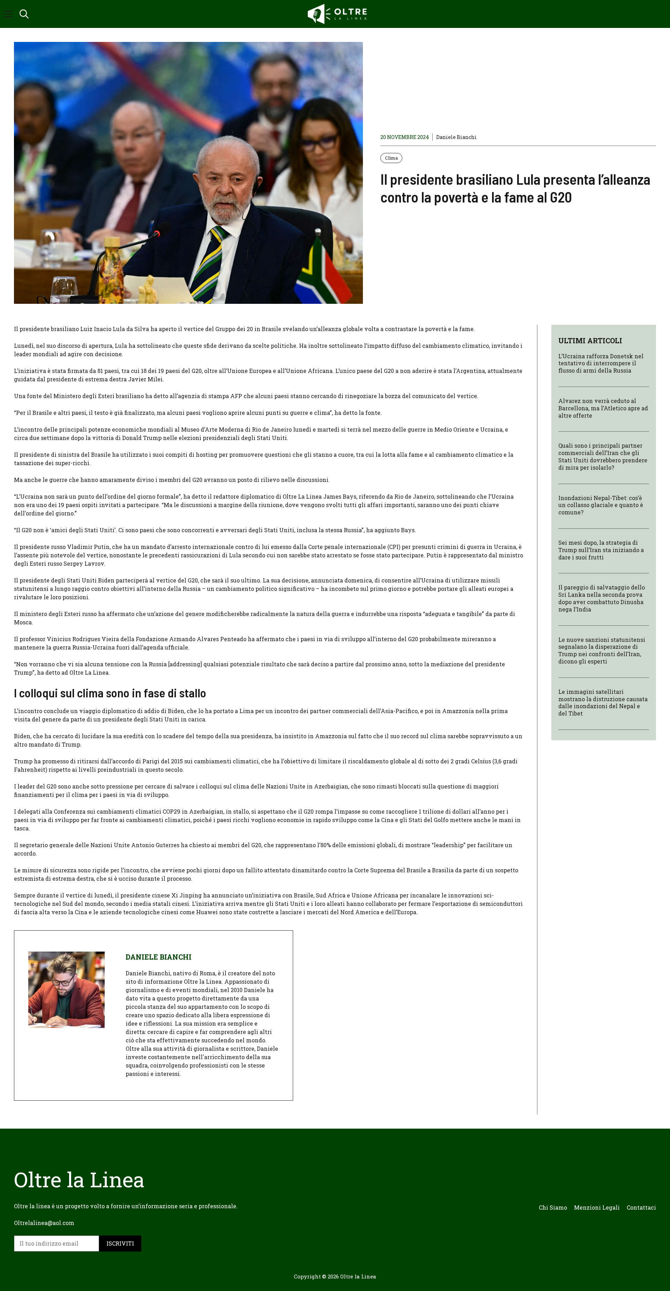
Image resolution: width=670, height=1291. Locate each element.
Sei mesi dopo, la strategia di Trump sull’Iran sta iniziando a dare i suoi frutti (601, 550)
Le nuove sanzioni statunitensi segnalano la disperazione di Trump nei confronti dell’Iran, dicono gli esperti (601, 650)
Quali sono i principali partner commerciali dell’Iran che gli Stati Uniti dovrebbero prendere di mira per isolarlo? (602, 456)
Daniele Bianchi (456, 137)
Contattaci (641, 1207)
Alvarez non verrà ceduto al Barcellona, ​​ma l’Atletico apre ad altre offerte (603, 408)
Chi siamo (553, 1207)
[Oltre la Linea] (338, 14)
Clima (391, 158)
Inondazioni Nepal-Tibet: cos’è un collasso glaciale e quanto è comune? (600, 505)
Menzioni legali (597, 1207)
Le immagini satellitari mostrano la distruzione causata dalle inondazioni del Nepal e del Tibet (603, 702)
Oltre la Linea (358, 1276)
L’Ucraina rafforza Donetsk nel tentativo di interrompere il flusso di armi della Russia (600, 363)
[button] (24, 14)
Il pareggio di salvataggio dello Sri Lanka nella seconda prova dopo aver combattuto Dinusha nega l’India (601, 598)
